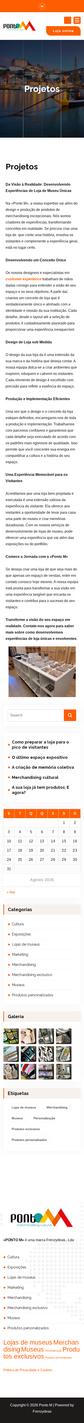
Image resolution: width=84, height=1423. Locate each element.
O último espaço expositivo (40, 757)
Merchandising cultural (35, 777)
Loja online (63, 31)
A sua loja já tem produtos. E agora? (40, 790)
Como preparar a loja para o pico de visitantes (40, 745)
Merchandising (24, 964)
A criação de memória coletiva (43, 767)
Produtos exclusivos (26, 1129)
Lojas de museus (26, 944)
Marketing (20, 954)
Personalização (44, 1118)
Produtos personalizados (32, 995)
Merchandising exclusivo (32, 975)
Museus (18, 985)
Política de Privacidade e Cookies (27, 1370)
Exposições (21, 934)
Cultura (18, 924)
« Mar (11, 892)
